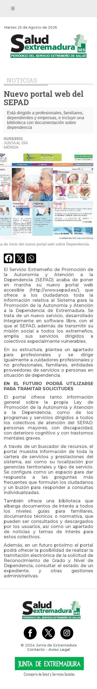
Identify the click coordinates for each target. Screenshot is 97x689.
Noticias (21, 80)
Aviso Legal (59, 649)
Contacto (36, 649)
